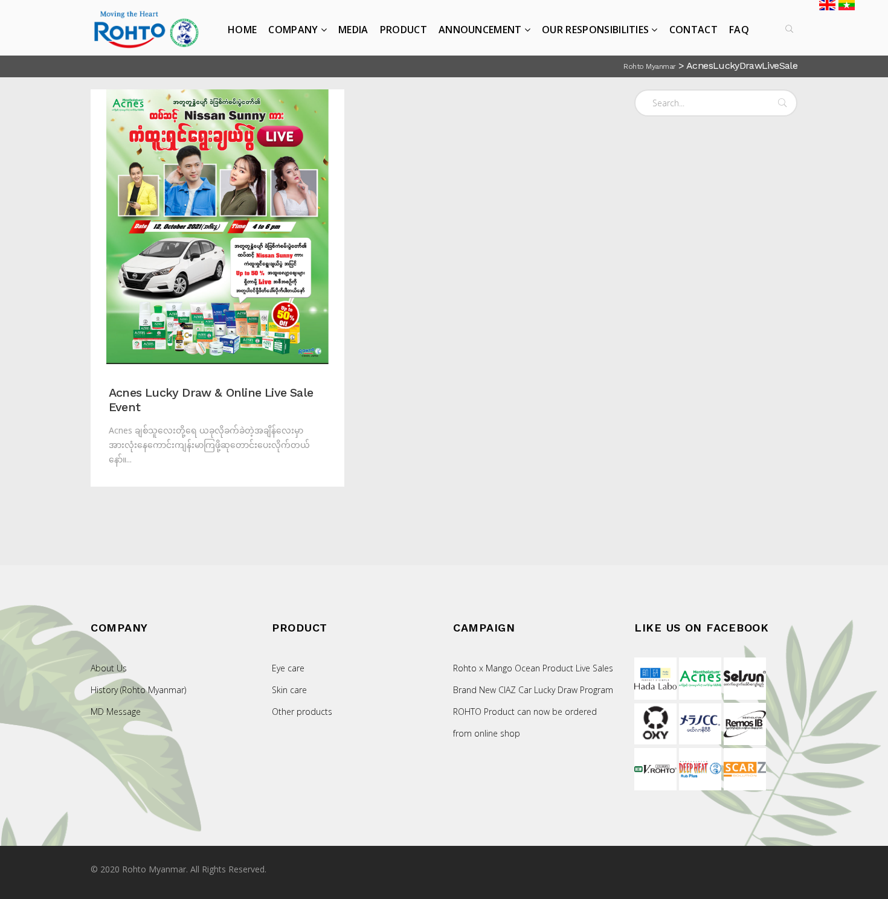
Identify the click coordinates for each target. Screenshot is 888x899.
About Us (109, 668)
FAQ (739, 29)
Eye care (288, 668)
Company (293, 29)
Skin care (289, 690)
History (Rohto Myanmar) (138, 690)
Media (353, 29)
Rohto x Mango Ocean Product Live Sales (533, 668)
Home (242, 29)
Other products (302, 711)
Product (403, 29)
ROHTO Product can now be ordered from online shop (525, 722)
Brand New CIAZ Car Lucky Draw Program (533, 690)
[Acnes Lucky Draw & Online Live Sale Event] (217, 226)
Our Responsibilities (595, 29)
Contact (693, 29)
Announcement (480, 29)
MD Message (116, 711)
